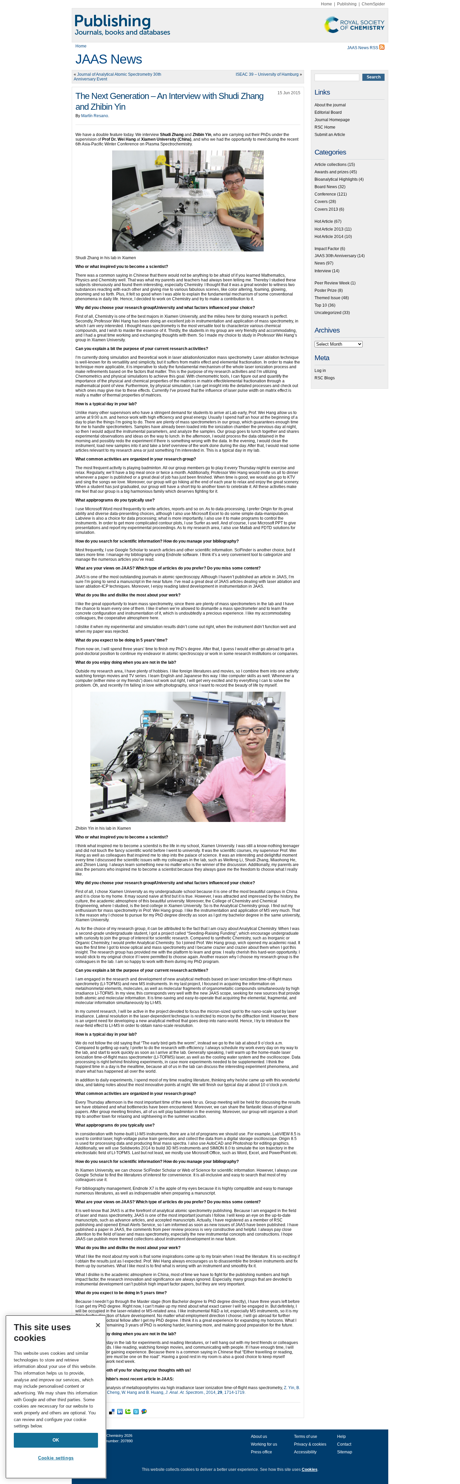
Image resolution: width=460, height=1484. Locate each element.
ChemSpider (373, 4)
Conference (325, 194)
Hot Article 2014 (329, 236)
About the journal (330, 105)
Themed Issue (327, 298)
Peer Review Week (332, 283)
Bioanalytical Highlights (336, 179)
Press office (261, 1452)
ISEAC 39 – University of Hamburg (267, 74)
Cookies (310, 1469)
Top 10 (321, 305)
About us (259, 1436)
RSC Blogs (325, 378)
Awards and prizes (332, 172)
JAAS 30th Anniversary (335, 255)
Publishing (347, 4)
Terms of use (305, 1436)
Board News (326, 186)
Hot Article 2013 (329, 229)
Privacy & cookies (310, 1444)
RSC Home (325, 127)
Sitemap (344, 1452)
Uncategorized (328, 312)
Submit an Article (330, 134)
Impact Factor (327, 248)
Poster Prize (326, 290)
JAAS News (108, 59)
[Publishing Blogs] (230, 25)
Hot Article (324, 221)
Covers (321, 201)
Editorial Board (328, 112)
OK (56, 1440)
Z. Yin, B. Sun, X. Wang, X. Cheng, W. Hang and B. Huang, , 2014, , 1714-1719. (187, 1390)
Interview (323, 271)
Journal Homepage (332, 119)
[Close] (98, 1325)
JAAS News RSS (363, 47)
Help (341, 1436)
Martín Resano (94, 115)
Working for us (264, 1444)
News (320, 263)
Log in (320, 370)
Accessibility (305, 1452)
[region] (55, 1397)
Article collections (331, 164)
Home (326, 4)
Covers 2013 (326, 209)
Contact (344, 1444)
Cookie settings (56, 1457)
